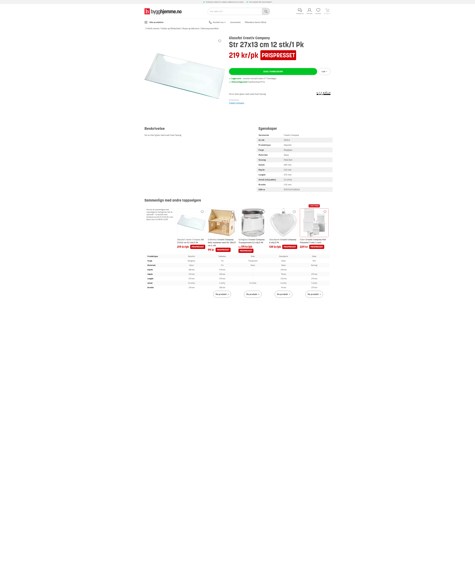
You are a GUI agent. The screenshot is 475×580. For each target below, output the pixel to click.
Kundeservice (300, 13)
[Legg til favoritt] (220, 41)
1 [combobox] (323, 71)
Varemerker (235, 22)
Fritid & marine (152, 28)
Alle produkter (156, 22)
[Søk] (266, 11)
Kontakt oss (218, 22)
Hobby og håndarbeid (170, 28)
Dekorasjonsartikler (210, 28)
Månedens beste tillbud (255, 22)
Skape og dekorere (190, 28)
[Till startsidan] (163, 11)
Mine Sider (309, 13)
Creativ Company (236, 103)
